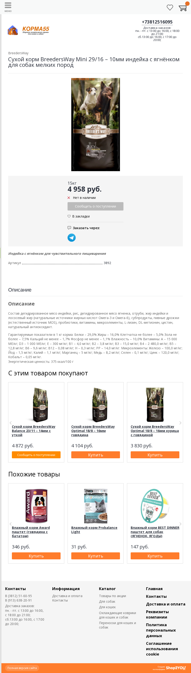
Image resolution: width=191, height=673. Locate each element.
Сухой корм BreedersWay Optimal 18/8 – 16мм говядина (93, 430)
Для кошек (107, 607)
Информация (66, 588)
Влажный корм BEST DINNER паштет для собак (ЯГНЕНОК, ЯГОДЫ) (155, 531)
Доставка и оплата (67, 596)
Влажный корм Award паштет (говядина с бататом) (31, 531)
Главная (154, 588)
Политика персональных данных (161, 630)
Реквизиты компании (157, 614)
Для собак (107, 601)
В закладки (81, 216)
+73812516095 (157, 22)
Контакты (15, 588)
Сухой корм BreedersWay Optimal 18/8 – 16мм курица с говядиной (155, 430)
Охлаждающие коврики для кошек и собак (117, 615)
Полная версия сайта (22, 668)
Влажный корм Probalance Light (94, 529)
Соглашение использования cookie (162, 649)
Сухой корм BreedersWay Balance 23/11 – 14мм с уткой (33, 430)
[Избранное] (170, 7)
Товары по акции (112, 596)
